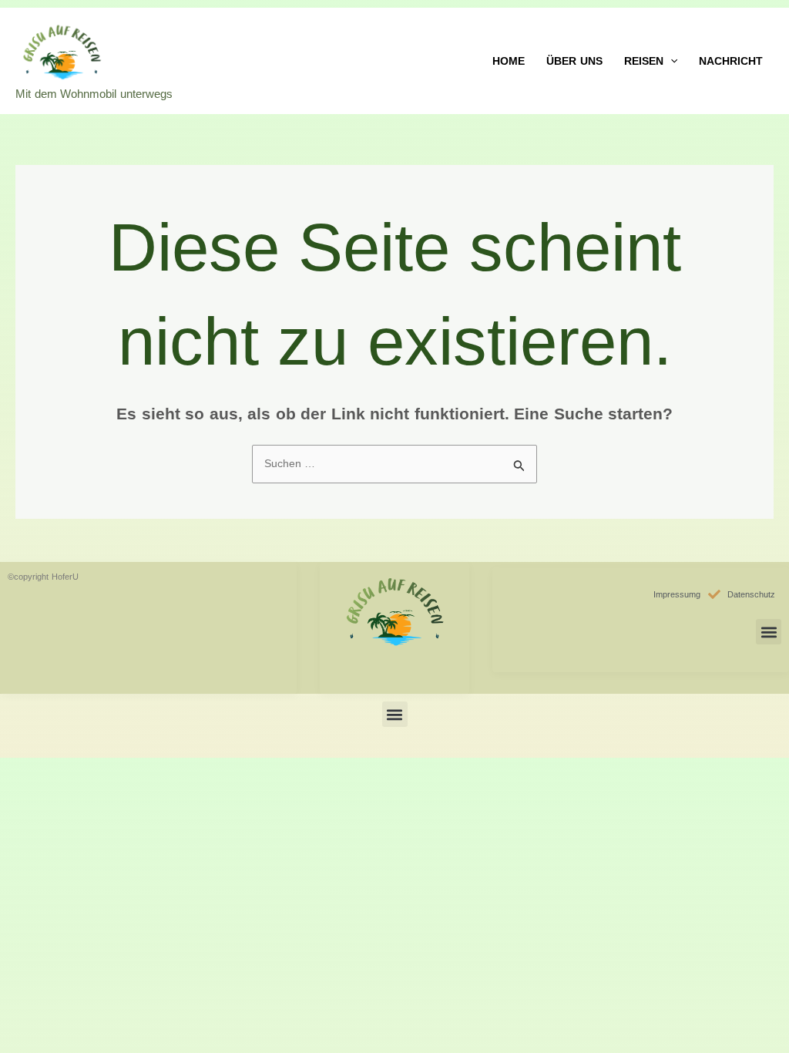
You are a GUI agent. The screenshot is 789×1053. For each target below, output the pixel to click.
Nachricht (731, 61)
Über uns (574, 61)
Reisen (643, 61)
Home (508, 61)
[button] (670, 60)
